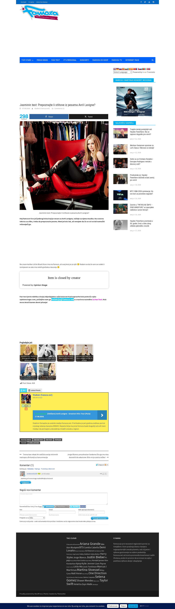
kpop (78, 563)
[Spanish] (131, 69)
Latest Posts (35, 390)
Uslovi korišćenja (41, 2)
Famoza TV (117, 60)
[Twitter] (23, 405)
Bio (24, 390)
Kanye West (73, 560)
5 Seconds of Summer (72, 544)
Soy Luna (96, 581)
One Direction (98, 573)
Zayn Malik (87, 584)
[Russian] (140, 69)
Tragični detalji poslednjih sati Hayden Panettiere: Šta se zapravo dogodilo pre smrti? (141, 131)
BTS (81, 547)
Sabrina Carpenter (89, 577)
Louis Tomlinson (90, 566)
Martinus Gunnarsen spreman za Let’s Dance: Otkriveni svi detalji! (142, 146)
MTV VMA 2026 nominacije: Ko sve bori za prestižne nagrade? (141, 192)
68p (39, 473)
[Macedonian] (123, 69)
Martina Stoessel (88, 570)
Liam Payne (100, 563)
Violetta (77, 584)
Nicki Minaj (85, 574)
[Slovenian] (120, 69)
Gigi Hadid (76, 554)
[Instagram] (29, 405)
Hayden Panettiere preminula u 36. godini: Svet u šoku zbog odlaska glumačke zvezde (141, 223)
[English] (114, 69)
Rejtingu (37, 469)
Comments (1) (59, 108)
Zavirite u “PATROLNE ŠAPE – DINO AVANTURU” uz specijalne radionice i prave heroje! (142, 207)
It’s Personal (69, 60)
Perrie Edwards (70, 577)
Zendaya (95, 584)
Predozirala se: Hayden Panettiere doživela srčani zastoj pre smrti (142, 177)
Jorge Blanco (79, 557)
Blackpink (75, 547)
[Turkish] (134, 69)
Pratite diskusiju (106, 465)
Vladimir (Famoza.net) (42, 108)
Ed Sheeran (89, 551)
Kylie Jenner (88, 563)
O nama (31, 2)
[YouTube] (26, 408)
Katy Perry (88, 560)
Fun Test (55, 60)
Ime (21, 510)
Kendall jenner (98, 560)
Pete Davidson (79, 577)
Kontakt (23, 2)
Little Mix (78, 566)
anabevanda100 (32, 474)
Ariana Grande (90, 543)
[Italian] (146, 69)
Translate (151, 72)
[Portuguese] (143, 69)
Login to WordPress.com (62, 506)
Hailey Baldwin (84, 554)
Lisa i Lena (69, 567)
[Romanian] (129, 69)
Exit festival (98, 551)
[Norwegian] (149, 69)
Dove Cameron (80, 551)
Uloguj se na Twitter (75, 506)
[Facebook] (26, 405)
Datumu (31, 469)
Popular (58, 440)
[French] (137, 69)
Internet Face (132, 60)
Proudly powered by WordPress (31, 594)
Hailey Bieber (95, 554)
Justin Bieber (95, 557)
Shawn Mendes (85, 580)
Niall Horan (76, 573)
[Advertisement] (109, 32)
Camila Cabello (91, 547)
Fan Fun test (38, 440)
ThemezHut (61, 594)
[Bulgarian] (126, 69)
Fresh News (42, 60)
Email (51, 510)
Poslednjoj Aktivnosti (48, 469)
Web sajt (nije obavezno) (86, 510)
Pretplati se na (24, 518)
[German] (117, 69)
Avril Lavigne (34, 443)
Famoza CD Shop (100, 60)
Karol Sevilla (81, 561)
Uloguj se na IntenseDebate (48, 506)
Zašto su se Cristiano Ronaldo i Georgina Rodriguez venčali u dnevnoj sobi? (141, 161)
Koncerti (84, 60)
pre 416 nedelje (46, 474)
